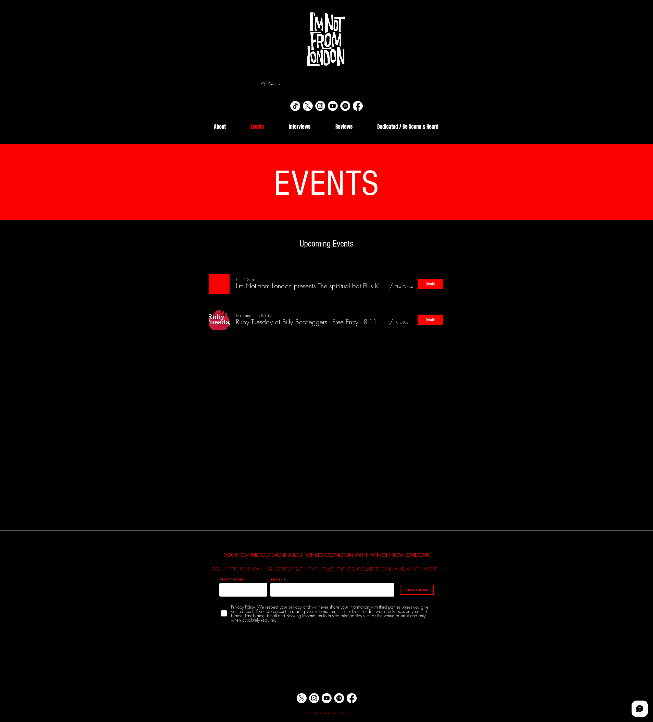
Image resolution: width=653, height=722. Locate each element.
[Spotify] (345, 106)
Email (276, 579)
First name (231, 579)
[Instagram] (320, 106)
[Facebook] (358, 106)
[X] (308, 106)
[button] (311, 286)
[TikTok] (295, 106)
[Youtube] (333, 106)
